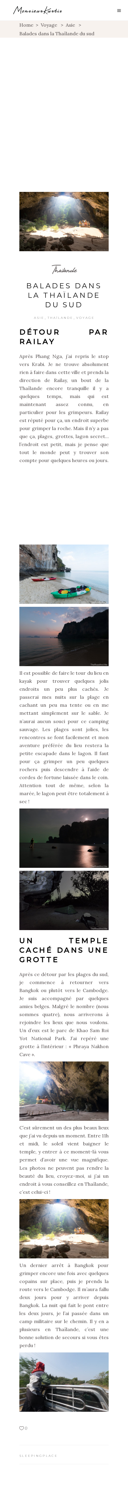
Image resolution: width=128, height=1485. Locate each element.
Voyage (49, 25)
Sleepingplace (38, 1456)
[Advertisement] (64, 104)
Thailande (64, 269)
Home (26, 25)
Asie (70, 25)
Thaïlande (60, 318)
